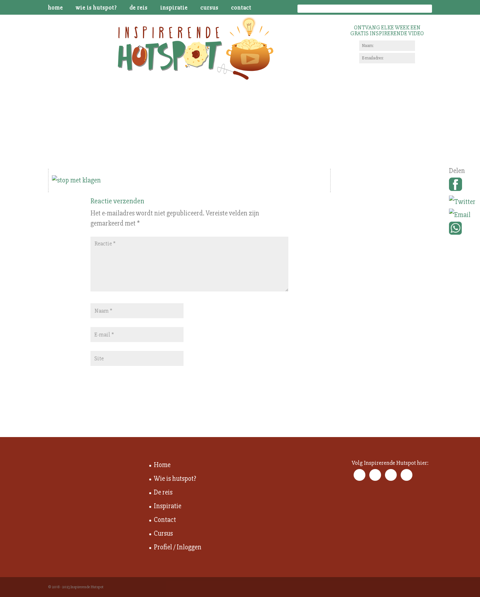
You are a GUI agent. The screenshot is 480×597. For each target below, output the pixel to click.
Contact (241, 8)
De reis (139, 8)
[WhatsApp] (462, 230)
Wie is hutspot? (96, 8)
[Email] (462, 215)
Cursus (209, 8)
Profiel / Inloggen (177, 547)
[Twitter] (462, 202)
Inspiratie (174, 8)
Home (55, 8)
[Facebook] (462, 187)
